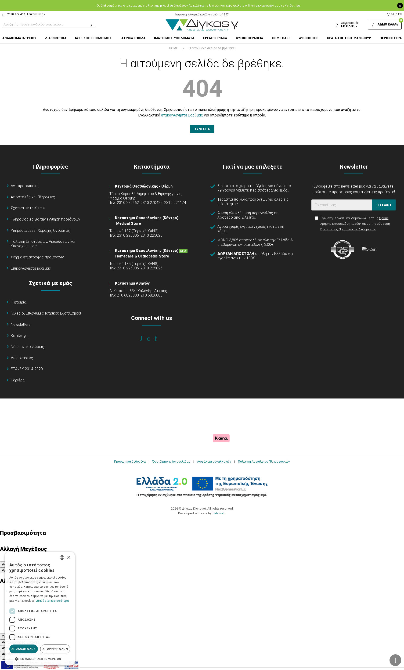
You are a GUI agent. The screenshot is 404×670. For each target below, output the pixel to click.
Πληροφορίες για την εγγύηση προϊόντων (45, 219)
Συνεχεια (202, 129)
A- (4, 564)
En (400, 14)
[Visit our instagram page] (151, 338)
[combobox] (62, 557)
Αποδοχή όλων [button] (23, 649)
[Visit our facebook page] (144, 338)
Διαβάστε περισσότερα (52, 600)
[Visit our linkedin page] (159, 338)
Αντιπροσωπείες (25, 186)
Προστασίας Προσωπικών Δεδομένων (348, 229)
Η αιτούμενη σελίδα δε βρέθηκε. (212, 48)
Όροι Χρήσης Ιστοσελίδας (171, 461)
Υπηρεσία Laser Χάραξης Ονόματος (40, 230)
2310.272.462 (16, 14)
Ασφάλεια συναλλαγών (214, 461)
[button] (39, 658)
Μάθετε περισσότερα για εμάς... (262, 190)
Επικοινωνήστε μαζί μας (31, 268)
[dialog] (40, 608)
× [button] (68, 557)
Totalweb (218, 513)
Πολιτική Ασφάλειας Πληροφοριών (264, 461)
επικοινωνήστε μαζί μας (182, 115)
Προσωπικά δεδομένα (130, 461)
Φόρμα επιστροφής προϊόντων (37, 257)
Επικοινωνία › (36, 14)
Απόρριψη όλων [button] (55, 649)
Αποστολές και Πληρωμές (33, 197)
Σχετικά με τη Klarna (28, 208)
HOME (173, 48)
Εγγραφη (383, 205)
